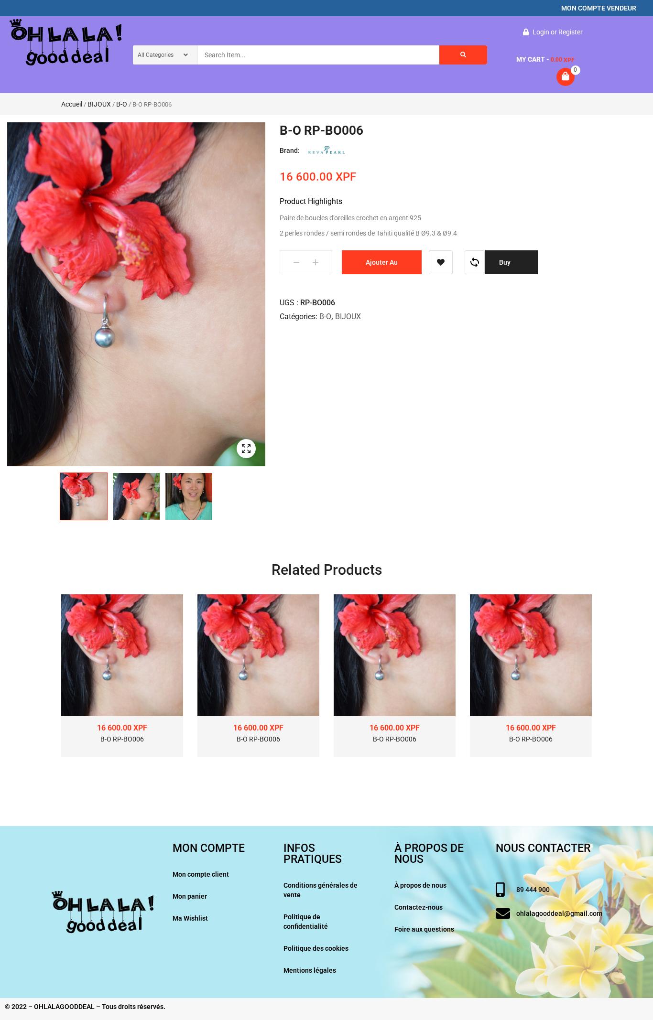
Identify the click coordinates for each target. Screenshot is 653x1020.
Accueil (71, 104)
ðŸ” (246, 448)
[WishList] (441, 262)
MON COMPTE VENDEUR (598, 8)
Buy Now (505, 266)
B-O (121, 104)
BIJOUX (99, 104)
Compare (475, 262)
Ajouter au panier (382, 266)
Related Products (327, 569)
